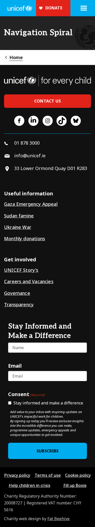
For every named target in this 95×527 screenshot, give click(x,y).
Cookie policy (78, 475)
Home (16, 57)
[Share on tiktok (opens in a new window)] (61, 121)
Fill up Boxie (75, 485)
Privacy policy (17, 475)
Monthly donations (24, 238)
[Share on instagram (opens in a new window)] (48, 121)
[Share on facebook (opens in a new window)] (19, 121)
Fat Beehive (58, 518)
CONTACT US (47, 101)
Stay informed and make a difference (48, 403)
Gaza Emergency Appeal (31, 204)
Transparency (19, 304)
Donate (53, 8)
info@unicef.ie (30, 155)
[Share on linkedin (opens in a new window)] (33, 121)
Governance (17, 293)
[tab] (13, 57)
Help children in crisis (29, 485)
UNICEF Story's (21, 270)
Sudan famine (19, 216)
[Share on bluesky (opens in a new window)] (76, 121)
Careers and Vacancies (28, 281)
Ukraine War (17, 227)
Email (15, 365)
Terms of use (48, 475)
